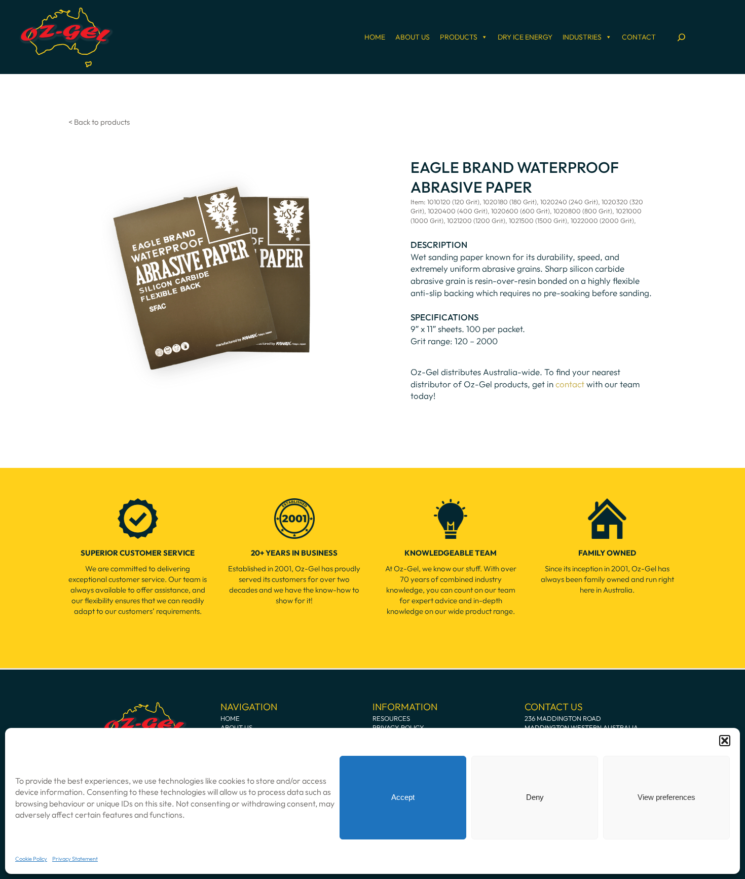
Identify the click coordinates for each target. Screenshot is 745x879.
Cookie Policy (31, 858)
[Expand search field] (681, 37)
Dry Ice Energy (525, 37)
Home (374, 37)
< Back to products (99, 122)
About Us (412, 37)
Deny (535, 797)
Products (458, 37)
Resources (391, 718)
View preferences (666, 797)
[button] (725, 741)
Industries (582, 37)
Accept (403, 797)
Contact (639, 37)
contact (569, 384)
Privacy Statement (75, 858)
